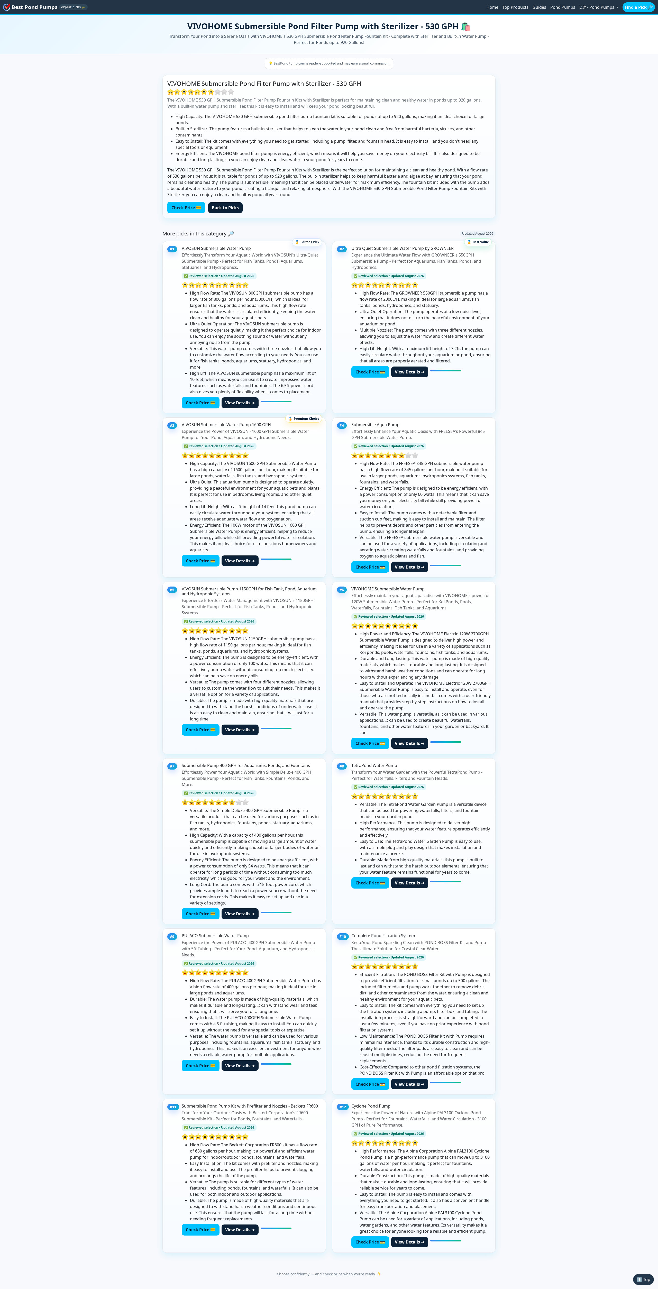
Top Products (515, 7)
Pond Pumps (562, 7)
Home (492, 7)
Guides (539, 7)
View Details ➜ (240, 403)
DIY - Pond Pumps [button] (597, 7)
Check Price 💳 (186, 208)
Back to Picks (225, 208)
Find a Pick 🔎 (639, 7)
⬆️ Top (643, 1279)
